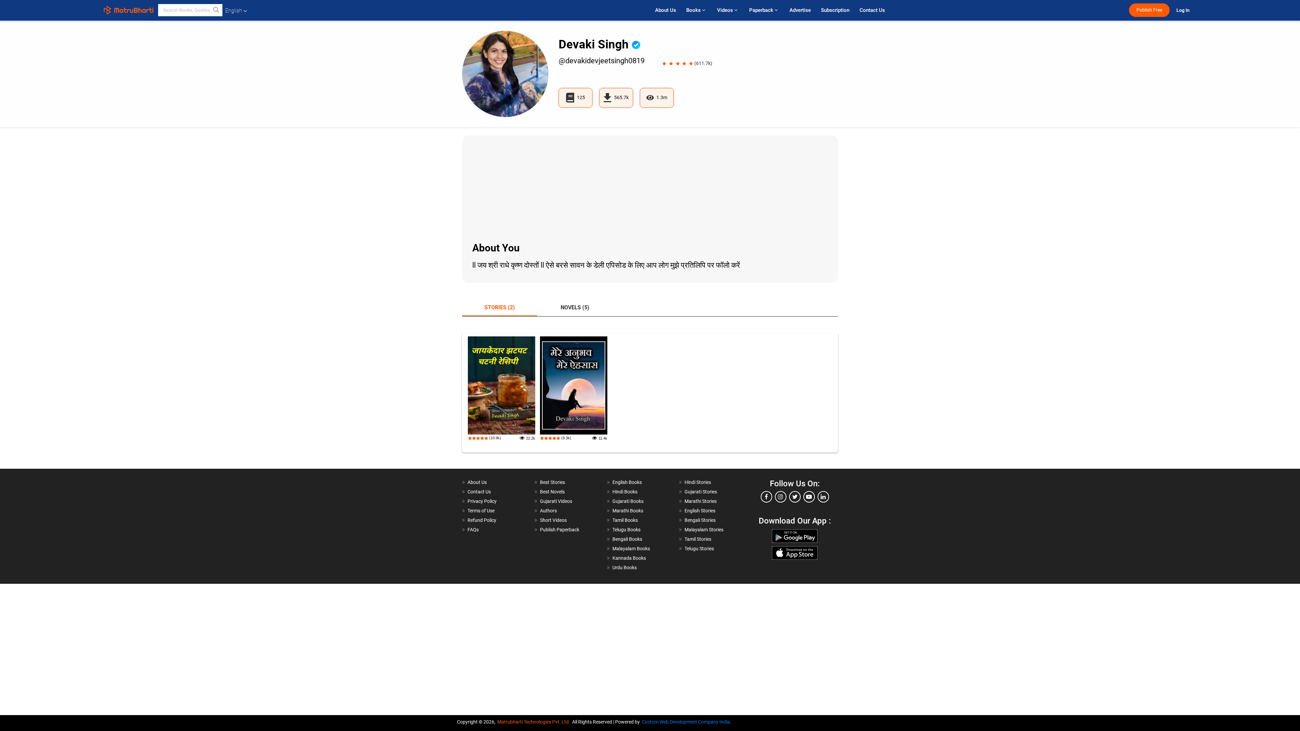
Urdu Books (624, 567)
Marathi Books (627, 510)
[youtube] (809, 497)
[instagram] (780, 497)
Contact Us (872, 10)
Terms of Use (481, 510)
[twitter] (795, 497)
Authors (548, 510)
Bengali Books (627, 539)
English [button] (233, 10)
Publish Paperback (559, 529)
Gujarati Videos (556, 501)
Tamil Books (625, 520)
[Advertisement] (650, 187)
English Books (627, 482)
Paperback (762, 10)
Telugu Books (626, 529)
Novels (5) (575, 307)
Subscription (835, 10)
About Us (665, 10)
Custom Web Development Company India (686, 722)
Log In (1183, 10)
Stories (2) (499, 307)
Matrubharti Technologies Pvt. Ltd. (534, 722)
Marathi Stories (701, 501)
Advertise (800, 10)
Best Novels (552, 491)
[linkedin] (823, 497)
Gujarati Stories (701, 491)
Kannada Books (629, 558)
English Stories (700, 510)
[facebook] (766, 497)
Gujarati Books (628, 501)
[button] (216, 10)
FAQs (473, 529)
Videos (725, 10)
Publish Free (1149, 10)
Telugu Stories (699, 548)
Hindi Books (624, 491)
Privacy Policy (482, 501)
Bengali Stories (700, 520)
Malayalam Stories (704, 529)
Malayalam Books (631, 548)
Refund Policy (482, 520)
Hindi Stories (698, 482)
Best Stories (552, 482)
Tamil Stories (698, 539)
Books (694, 10)
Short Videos (553, 520)
